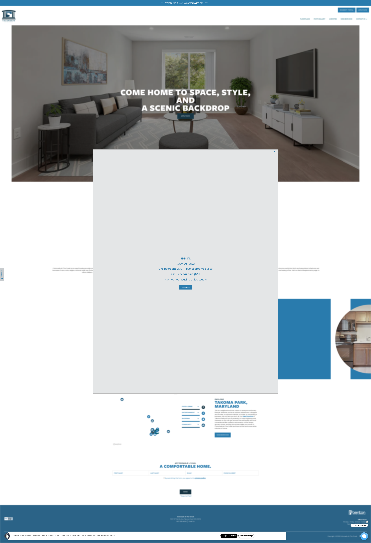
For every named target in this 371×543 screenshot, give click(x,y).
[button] (185, 287)
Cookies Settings (246, 536)
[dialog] (185, 271)
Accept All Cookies (229, 536)
